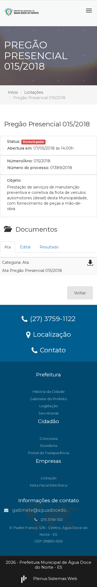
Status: (13, 141)
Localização (51, 334)
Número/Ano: (20, 160)
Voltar (80, 292)
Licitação (49, 478)
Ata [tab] (7, 247)
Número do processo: (28, 167)
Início (13, 92)
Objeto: (14, 180)
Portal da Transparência (48, 453)
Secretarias (48, 413)
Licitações (33, 92)
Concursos (49, 438)
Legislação (48, 406)
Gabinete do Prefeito (48, 399)
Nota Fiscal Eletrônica (48, 485)
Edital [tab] (25, 247)
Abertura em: (19, 148)
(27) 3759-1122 (51, 318)
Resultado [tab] (49, 247)
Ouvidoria (48, 445)
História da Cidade (49, 391)
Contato (52, 349)
